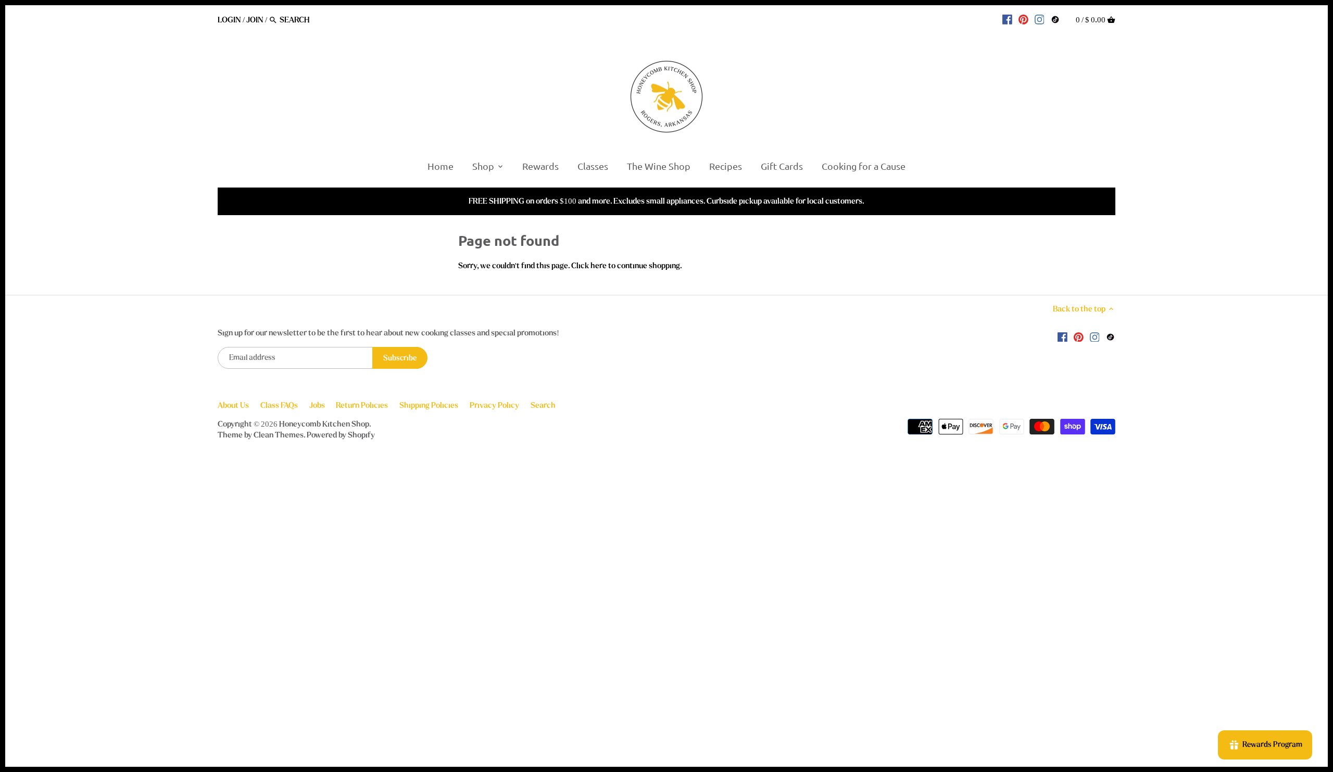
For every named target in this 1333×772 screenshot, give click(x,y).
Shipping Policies (428, 405)
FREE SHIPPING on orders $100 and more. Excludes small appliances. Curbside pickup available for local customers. (666, 201)
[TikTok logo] (1055, 19)
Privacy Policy (494, 405)
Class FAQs (279, 405)
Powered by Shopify (341, 435)
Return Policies (362, 405)
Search (543, 405)
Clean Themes (279, 435)
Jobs (317, 405)
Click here (589, 266)
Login (229, 20)
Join (254, 20)
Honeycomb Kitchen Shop (324, 424)
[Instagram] (1040, 19)
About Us (233, 405)
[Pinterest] (1023, 19)
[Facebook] (1007, 19)
